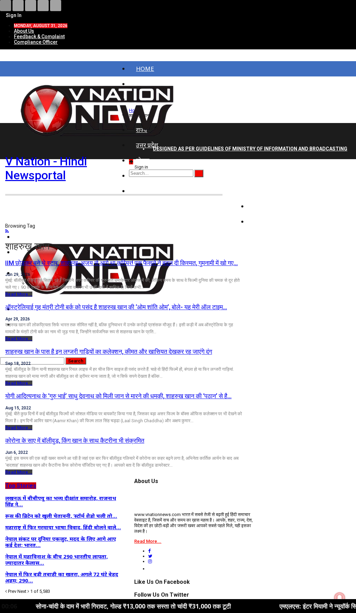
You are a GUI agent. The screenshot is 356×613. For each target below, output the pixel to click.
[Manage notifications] (339, 597)
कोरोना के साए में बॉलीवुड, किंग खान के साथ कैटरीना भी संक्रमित (74, 440)
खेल (259, 222)
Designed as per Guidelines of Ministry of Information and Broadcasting (250, 149)
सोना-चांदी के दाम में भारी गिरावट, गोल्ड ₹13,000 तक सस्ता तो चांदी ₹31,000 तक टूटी (108, 606)
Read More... (18, 294)
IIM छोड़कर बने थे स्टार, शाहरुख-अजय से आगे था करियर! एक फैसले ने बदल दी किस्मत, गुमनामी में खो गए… (121, 263)
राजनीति (264, 191)
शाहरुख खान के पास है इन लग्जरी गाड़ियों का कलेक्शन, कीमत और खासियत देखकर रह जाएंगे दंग (108, 351)
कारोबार (264, 206)
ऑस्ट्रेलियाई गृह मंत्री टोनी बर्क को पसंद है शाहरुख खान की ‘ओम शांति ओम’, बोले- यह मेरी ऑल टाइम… (116, 307)
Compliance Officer (36, 42)
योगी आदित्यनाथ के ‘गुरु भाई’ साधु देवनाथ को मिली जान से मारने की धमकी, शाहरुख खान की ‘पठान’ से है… (118, 396)
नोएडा (142, 160)
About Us (24, 31)
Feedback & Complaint (39, 36)
